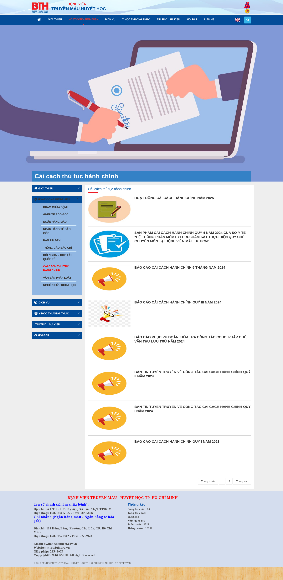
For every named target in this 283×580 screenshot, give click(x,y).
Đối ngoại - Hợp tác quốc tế (57, 257)
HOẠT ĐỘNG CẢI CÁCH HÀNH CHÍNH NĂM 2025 (174, 198)
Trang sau (242, 481)
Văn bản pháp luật (57, 277)
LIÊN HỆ (209, 19)
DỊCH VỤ (110, 19)
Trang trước (208, 481)
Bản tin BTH (51, 240)
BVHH (63, 555)
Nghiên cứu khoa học (59, 285)
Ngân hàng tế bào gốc (57, 231)
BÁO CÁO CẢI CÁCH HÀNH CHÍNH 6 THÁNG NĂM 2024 (179, 267)
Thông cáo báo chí (57, 247)
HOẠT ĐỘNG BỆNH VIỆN (83, 19)
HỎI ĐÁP (192, 19)
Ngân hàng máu (55, 221)
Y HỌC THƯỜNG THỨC (136, 19)
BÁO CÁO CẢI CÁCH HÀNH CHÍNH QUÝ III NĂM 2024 (177, 302)
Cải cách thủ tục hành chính (56, 268)
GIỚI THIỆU (55, 19)
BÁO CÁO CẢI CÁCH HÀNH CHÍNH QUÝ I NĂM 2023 (176, 441)
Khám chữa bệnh (55, 207)
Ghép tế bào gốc (56, 214)
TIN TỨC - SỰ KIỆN (168, 19)
